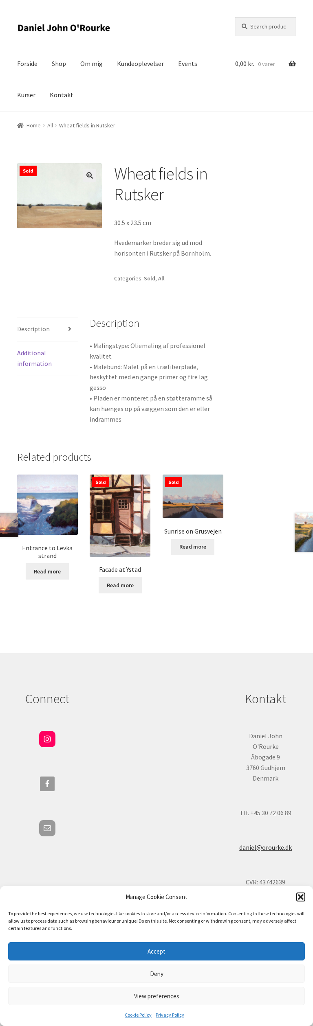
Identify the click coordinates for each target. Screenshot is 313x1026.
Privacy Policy (170, 1015)
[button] (301, 897)
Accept (156, 951)
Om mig (91, 63)
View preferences (156, 996)
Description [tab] (33, 329)
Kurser (26, 95)
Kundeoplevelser (140, 63)
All (50, 125)
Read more (47, 571)
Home (33, 125)
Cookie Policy (138, 1015)
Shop (59, 63)
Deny (156, 974)
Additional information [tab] (34, 358)
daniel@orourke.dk (265, 847)
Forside (27, 63)
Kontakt (61, 95)
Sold (149, 278)
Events (187, 63)
